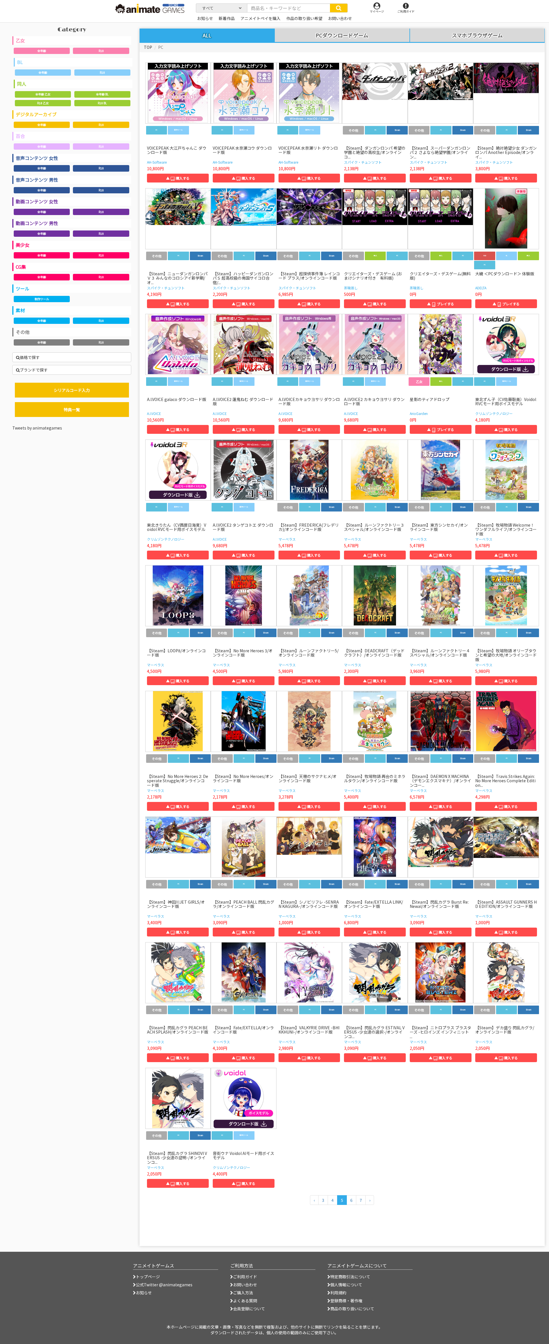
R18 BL (102, 103)
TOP (148, 47)
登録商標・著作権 (346, 1300)
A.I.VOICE (154, 413)
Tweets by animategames (37, 428)
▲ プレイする (440, 303)
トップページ (148, 1276)
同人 (21, 83)
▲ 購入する (178, 178)
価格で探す (30, 357)
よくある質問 (245, 1300)
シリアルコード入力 (72, 390)
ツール (22, 288)
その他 (22, 331)
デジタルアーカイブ (36, 114)
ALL (207, 35)
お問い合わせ (245, 1284)
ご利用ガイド (245, 1276)
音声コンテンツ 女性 (37, 158)
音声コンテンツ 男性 (37, 179)
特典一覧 (72, 409)
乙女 (20, 40)
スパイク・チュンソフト (363, 162)
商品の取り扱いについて (352, 1308)
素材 (20, 310)
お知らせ (144, 1292)
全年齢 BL (102, 94)
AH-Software (157, 162)
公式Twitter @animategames (164, 1284)
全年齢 (41, 51)
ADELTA (480, 287)
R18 (101, 51)
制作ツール (42, 299)
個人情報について (346, 1284)
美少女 (22, 244)
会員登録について (249, 1308)
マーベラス (287, 539)
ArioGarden (419, 413)
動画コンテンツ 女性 (37, 201)
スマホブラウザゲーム (477, 35)
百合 (20, 136)
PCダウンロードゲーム (342, 35)
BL (20, 62)
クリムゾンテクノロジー (494, 413)
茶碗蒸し (351, 287)
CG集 (21, 266)
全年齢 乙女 (42, 94)
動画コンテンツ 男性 (37, 223)
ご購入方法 (243, 1292)
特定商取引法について (350, 1276)
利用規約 (338, 1292)
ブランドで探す (34, 370)
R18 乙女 (43, 103)
